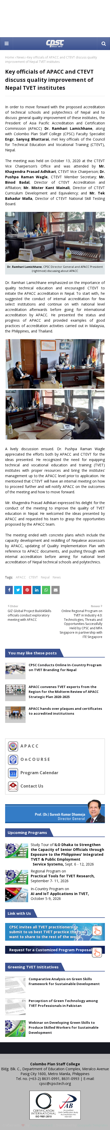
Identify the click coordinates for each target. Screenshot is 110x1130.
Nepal (45, 577)
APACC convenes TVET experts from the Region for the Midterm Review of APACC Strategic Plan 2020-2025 (63, 691)
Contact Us (31, 786)
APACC (21, 577)
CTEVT (33, 577)
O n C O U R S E (34, 759)
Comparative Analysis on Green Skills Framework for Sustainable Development (64, 981)
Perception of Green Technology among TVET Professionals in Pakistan (63, 1003)
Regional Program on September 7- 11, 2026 (63, 876)
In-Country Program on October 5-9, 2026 (60, 893)
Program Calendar (38, 772)
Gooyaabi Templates (92, 1125)
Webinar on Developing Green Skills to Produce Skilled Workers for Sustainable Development (63, 1027)
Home (9, 57)
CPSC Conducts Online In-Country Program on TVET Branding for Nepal (65, 667)
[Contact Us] (13, 786)
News (21, 57)
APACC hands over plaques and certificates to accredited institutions (65, 711)
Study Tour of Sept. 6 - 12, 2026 (54, 854)
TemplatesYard (41, 1125)
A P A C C (28, 746)
